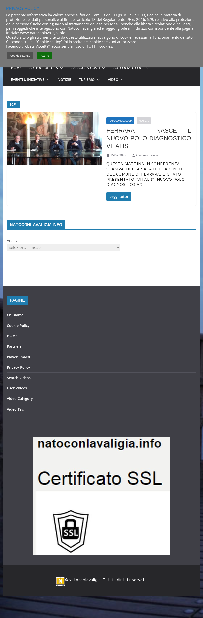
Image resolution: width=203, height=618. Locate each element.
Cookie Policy (18, 325)
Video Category (20, 398)
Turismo (87, 79)
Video (113, 79)
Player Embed (18, 357)
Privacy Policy (18, 367)
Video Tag (15, 409)
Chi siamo (15, 315)
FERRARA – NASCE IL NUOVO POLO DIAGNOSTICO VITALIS (148, 138)
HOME (12, 336)
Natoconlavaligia (120, 120)
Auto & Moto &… (128, 67)
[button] (60, 67)
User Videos (17, 388)
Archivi (12, 240)
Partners (14, 346)
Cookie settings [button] (20, 55)
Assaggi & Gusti (85, 67)
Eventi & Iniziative (27, 79)
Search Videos (19, 377)
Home (16, 67)
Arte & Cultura (43, 67)
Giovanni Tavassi (147, 155)
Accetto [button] (44, 55)
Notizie (64, 79)
